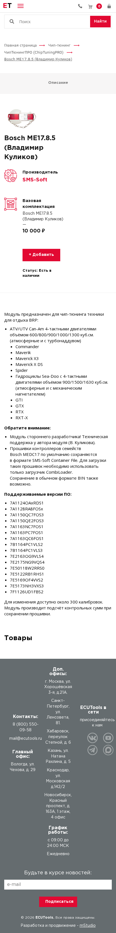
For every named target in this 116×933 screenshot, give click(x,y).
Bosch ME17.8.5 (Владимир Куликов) (38, 59)
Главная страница (20, 45)
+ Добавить (41, 254)
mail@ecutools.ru (25, 738)
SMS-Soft (35, 180)
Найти (100, 21)
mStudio (88, 925)
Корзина (99, 6)
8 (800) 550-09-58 (82, 6)
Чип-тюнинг (60, 45)
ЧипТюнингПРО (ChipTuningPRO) (34, 52)
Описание (58, 82)
